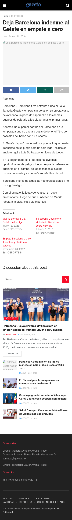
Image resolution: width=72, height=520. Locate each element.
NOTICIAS (24, 498)
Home (5, 15)
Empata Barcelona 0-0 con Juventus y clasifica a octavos (17, 242)
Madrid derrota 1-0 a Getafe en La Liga (14, 220)
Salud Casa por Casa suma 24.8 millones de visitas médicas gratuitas (43, 411)
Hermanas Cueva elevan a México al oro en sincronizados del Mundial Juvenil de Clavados (33, 328)
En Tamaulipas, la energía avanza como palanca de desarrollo (39, 381)
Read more (12, 353)
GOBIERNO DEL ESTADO (50, 502)
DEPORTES (17, 15)
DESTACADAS (42, 498)
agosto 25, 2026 (27, 334)
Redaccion (11, 334)
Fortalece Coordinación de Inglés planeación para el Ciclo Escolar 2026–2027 (42, 365)
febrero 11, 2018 (17, 36)
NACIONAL (8, 502)
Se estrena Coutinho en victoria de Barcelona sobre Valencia (49, 222)
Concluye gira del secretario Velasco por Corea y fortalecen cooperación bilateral (43, 396)
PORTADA (8, 498)
